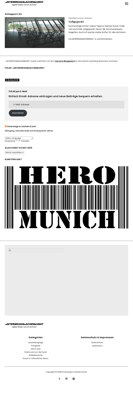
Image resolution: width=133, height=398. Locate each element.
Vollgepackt (76, 21)
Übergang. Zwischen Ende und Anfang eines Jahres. (29, 130)
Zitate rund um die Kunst (35, 352)
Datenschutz (97, 342)
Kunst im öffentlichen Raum (35, 358)
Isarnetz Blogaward (65, 61)
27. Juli (97, 39)
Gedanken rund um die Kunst (80, 18)
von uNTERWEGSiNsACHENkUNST (81, 39)
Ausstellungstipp (35, 342)
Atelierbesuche (35, 355)
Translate (25, 141)
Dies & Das (36, 349)
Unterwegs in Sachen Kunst (21, 126)
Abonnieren (18, 112)
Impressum (97, 345)
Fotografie (35, 345)
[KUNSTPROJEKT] (66, 231)
